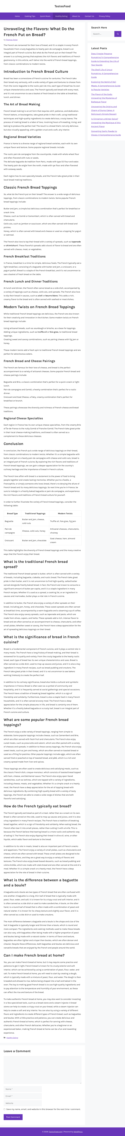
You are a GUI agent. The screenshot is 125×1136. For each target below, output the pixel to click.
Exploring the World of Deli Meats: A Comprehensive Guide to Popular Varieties (105, 86)
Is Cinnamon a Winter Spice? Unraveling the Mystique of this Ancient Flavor (106, 123)
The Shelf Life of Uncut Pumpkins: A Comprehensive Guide (104, 73)
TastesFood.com (55, 1132)
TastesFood (63, 6)
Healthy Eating (61, 16)
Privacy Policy (104, 16)
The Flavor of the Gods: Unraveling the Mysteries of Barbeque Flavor (104, 98)
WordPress (78, 1132)
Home (17, 16)
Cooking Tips (30, 16)
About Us (76, 16)
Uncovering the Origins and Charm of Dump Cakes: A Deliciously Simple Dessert (104, 110)
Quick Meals (45, 16)
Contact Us (89, 16)
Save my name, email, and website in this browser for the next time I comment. (43, 1109)
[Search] (117, 34)
